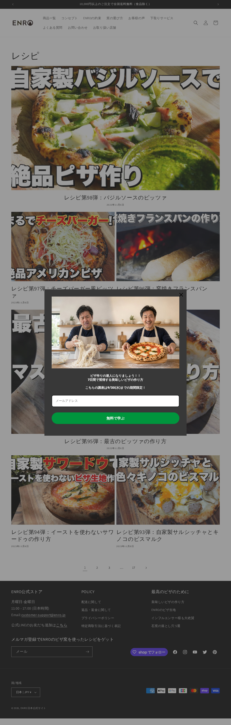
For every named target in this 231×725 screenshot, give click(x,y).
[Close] (181, 294)
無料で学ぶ (115, 418)
